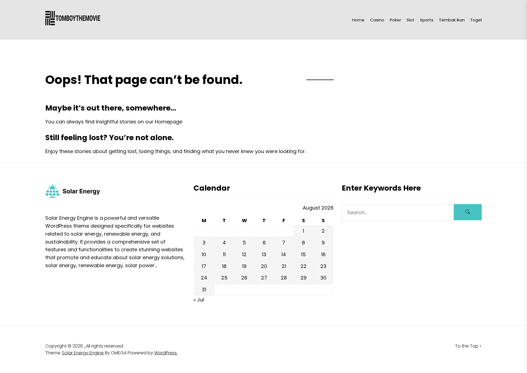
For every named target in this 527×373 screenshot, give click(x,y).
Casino (377, 20)
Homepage (168, 121)
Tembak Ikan (452, 20)
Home (358, 20)
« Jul (199, 299)
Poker (395, 20)
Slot (410, 20)
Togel (476, 20)
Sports (426, 20)
